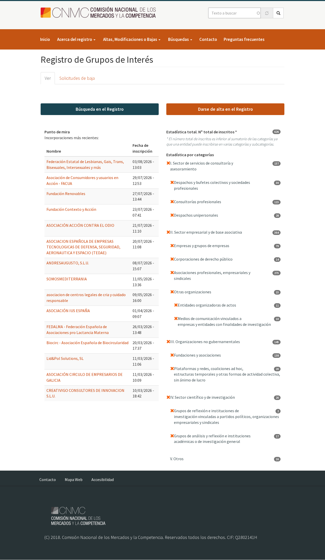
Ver (48, 78)
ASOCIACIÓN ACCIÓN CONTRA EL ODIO (80, 225)
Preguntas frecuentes (244, 39)
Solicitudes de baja (77, 78)
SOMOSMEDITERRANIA (66, 278)
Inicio (45, 39)
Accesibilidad (102, 479)
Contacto (208, 39)
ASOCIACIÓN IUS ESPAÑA (68, 310)
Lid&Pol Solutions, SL (65, 358)
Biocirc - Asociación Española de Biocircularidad (87, 342)
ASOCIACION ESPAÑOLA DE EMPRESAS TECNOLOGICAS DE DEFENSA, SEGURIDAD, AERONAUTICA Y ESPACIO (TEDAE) (83, 247)
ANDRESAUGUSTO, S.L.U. (67, 262)
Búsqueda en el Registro (100, 109)
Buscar (278, 13)
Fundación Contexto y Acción (71, 209)
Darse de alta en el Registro (225, 109)
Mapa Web (74, 479)
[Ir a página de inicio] (100, 12)
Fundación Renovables (65, 193)
